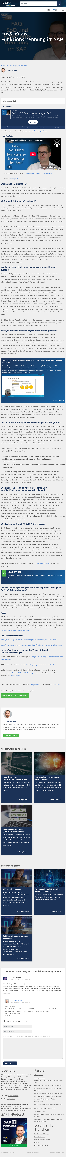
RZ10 (3, 66)
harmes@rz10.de (14, 179)
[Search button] (59, 3)
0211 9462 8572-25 (13, 1096)
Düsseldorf (25, 1104)
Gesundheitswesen (39, 1137)
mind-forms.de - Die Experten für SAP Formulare (48, 1093)
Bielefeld (16, 1104)
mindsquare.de (38, 1075)
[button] (33, 101)
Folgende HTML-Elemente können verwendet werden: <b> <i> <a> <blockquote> (26, 1036)
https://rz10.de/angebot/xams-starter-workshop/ (37, 665)
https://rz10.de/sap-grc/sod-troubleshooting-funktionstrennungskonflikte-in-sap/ (29, 640)
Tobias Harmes (16, 1000)
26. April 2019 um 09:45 (16, 979)
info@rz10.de (11, 1099)
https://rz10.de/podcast (38, 131)
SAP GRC (24, 66)
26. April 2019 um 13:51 (18, 1002)
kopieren (52, 684)
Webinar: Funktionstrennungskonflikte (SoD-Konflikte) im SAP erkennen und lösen (32, 361)
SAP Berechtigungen (13, 66)
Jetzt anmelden (59, 400)
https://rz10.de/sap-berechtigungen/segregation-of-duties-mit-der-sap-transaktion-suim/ (31, 645)
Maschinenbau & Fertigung (42, 1134)
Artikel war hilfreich (12, 684)
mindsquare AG (60, 1152)
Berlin (11, 1104)
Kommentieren (10, 1063)
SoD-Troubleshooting (41, 563)
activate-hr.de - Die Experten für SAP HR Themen (48, 1096)
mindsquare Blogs (39, 1077)
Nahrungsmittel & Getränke (42, 1139)
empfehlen (32, 684)
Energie (36, 1142)
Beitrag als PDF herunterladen (16, 696)
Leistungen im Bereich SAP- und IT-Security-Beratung (21, 673)
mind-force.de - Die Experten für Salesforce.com (48, 1104)
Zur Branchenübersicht (41, 1145)
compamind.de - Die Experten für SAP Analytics (48, 1085)
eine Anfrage (16, 675)
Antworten (27, 979)
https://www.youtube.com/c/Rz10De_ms (38, 173)
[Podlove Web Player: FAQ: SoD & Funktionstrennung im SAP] (33, 119)
